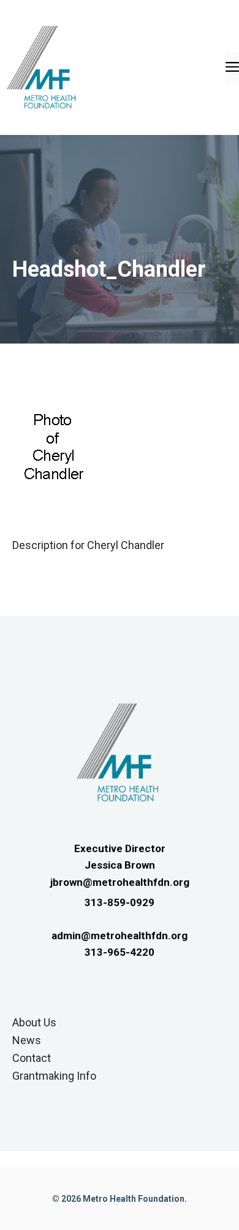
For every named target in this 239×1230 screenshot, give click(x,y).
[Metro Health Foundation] (43, 66)
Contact (31, 1057)
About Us (34, 1022)
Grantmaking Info (54, 1075)
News (26, 1040)
